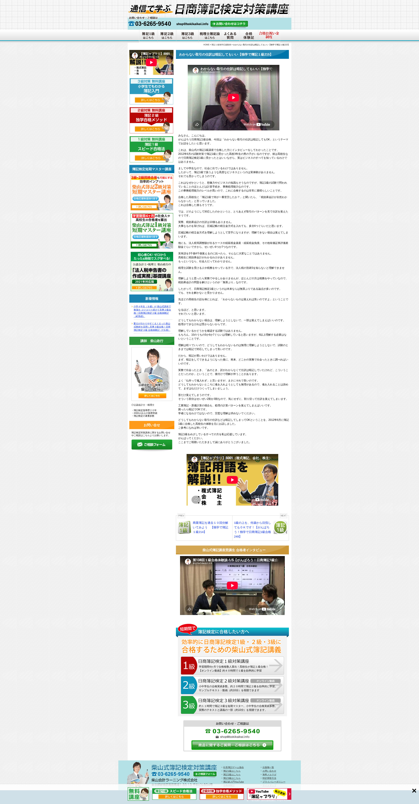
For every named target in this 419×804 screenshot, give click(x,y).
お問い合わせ (269, 771)
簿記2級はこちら (232, 774)
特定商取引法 (269, 778)
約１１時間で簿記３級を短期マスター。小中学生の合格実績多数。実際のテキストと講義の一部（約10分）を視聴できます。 (238, 708)
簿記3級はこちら (232, 778)
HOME (206, 45)
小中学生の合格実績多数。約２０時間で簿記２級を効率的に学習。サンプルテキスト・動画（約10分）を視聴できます (238, 688)
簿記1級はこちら (232, 771)
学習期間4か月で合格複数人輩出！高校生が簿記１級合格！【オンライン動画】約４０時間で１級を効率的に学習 (233, 668)
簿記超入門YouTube (233, 781)
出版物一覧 (268, 767)
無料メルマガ (269, 774)
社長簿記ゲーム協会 (233, 767)
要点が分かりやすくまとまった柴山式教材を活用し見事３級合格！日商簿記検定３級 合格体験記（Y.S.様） (152, 326)
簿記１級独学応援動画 (221, 45)
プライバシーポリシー (274, 781)
